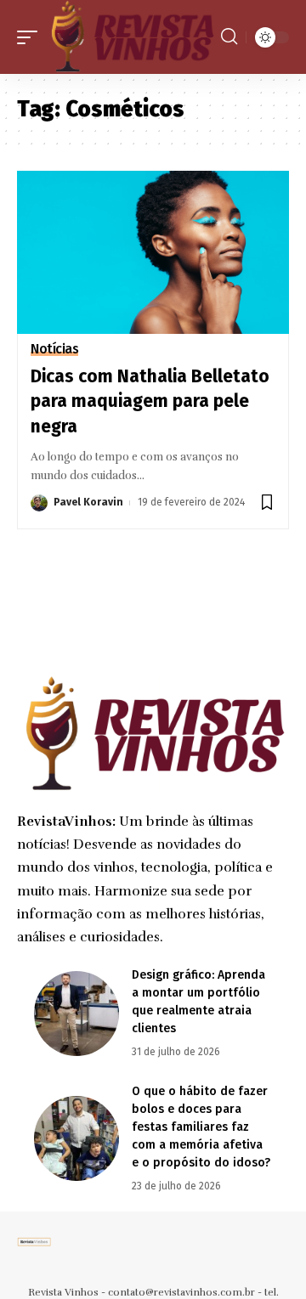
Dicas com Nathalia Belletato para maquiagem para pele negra (150, 401)
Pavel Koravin (88, 502)
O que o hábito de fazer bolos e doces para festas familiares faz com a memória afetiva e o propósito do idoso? (201, 1127)
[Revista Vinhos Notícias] (131, 37)
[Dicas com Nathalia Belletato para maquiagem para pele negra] (153, 252)
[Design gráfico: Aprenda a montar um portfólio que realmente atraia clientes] (76, 1013)
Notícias (54, 349)
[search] (229, 36)
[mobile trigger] (31, 37)
